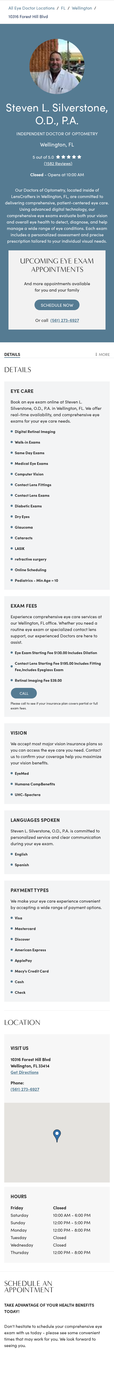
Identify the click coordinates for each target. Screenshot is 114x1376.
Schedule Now (57, 305)
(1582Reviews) (58, 163)
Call (24, 693)
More (104, 354)
